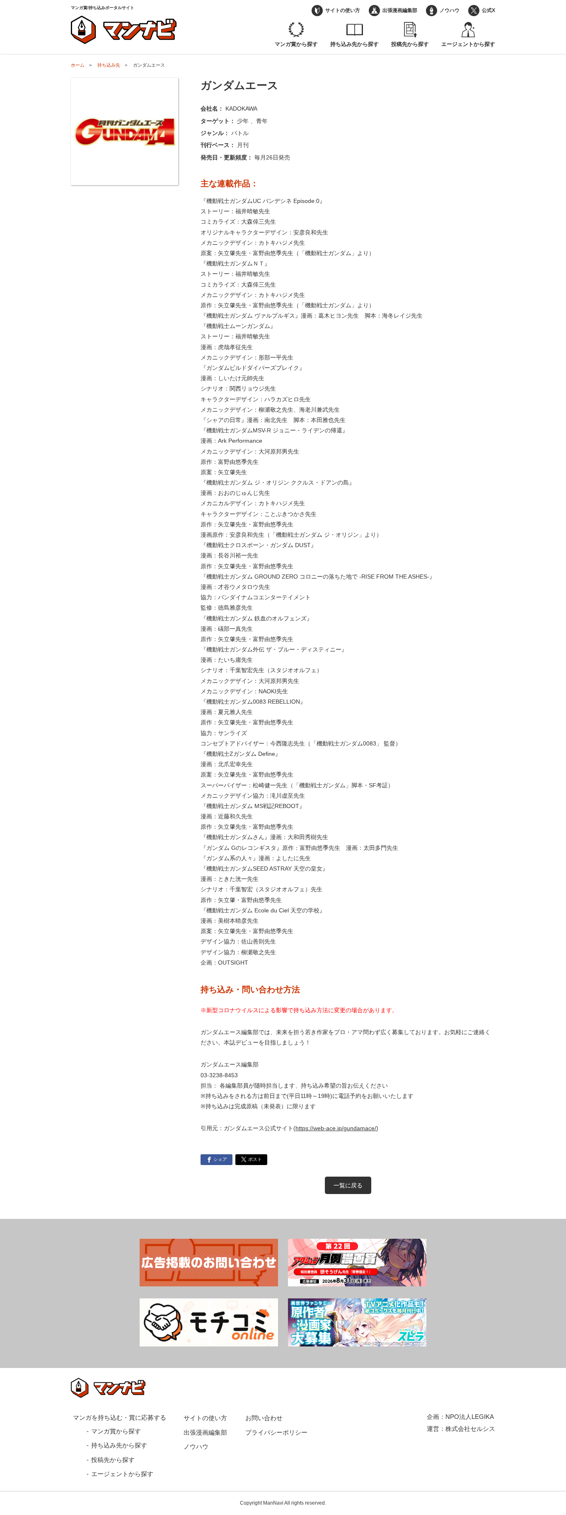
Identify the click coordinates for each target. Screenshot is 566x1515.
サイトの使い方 (342, 10)
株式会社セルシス (470, 1428)
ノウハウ (450, 10)
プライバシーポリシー (276, 1432)
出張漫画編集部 (399, 10)
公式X (488, 10)
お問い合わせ (264, 1417)
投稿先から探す (410, 44)
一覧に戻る (348, 1185)
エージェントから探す (468, 44)
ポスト (255, 1159)
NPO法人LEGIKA (469, 1416)
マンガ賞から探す (296, 44)
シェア (220, 1159)
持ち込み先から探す (354, 44)
